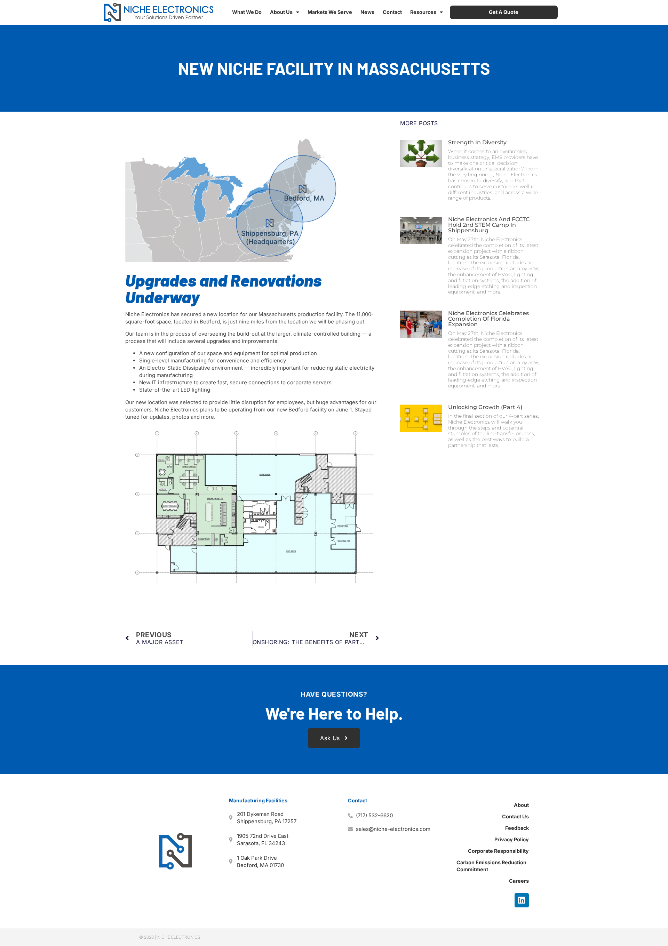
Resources (423, 12)
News (367, 12)
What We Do (247, 12)
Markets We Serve (330, 12)
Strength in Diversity (477, 142)
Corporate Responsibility (498, 851)
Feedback (517, 828)
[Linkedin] (522, 900)
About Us (281, 12)
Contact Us (515, 816)
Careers (519, 881)
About (521, 805)
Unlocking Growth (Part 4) (485, 407)
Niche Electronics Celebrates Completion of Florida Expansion (488, 319)
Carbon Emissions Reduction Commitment (491, 865)
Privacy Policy (511, 839)
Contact (392, 12)
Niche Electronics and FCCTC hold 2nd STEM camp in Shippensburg (489, 225)
